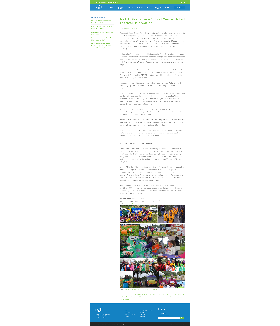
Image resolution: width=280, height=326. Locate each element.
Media (167, 7)
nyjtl (136, 28)
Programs (140, 7)
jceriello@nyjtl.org (132, 204)
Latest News (137, 289)
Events (148, 7)
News (142, 289)
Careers (130, 7)
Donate (179, 7)
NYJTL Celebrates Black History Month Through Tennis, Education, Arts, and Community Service (101, 46)
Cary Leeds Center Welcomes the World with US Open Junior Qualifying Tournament (135, 297)
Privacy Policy (123, 324)
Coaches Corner (129, 289)
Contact (142, 314)
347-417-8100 (101, 317)
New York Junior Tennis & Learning (109, 324)
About (112, 7)
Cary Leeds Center (158, 8)
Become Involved (121, 8)
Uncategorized (154, 289)
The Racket (147, 289)
